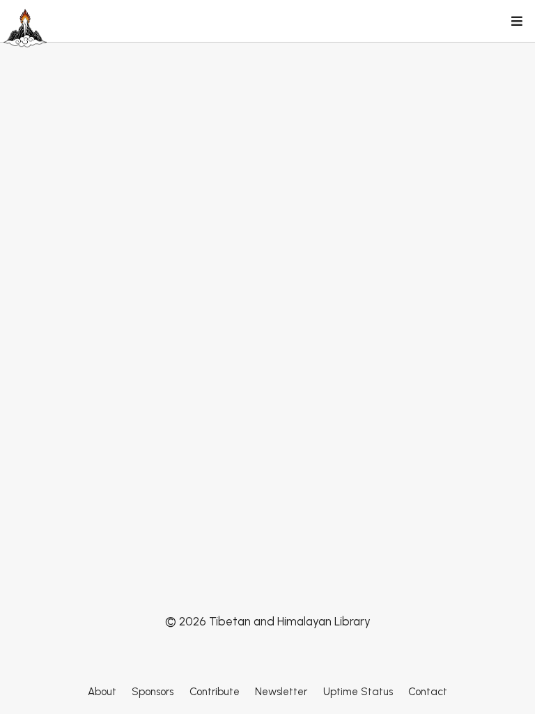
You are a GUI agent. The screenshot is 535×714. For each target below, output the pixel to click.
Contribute (214, 691)
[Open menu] (516, 22)
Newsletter (281, 691)
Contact (427, 691)
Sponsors (152, 691)
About (102, 691)
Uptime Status (358, 691)
